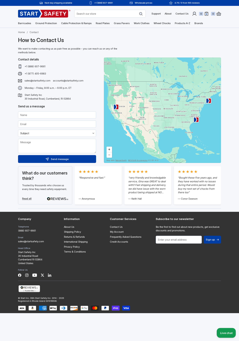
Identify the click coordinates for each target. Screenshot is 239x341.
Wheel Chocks (162, 23)
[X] (42, 275)
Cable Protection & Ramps (76, 23)
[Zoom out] (109, 155)
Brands (198, 23)
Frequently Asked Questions (125, 236)
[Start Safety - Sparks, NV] (116, 107)
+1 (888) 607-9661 (35, 66)
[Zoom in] (109, 149)
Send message (60, 159)
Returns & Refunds (74, 236)
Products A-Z (182, 23)
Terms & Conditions (75, 251)
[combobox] (110, 14)
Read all (27, 198)
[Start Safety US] (44, 14)
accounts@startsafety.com (68, 80)
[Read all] (57, 198)
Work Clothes (141, 23)
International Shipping (76, 241)
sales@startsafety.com (37, 80)
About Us (69, 226)
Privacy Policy (72, 246)
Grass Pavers (122, 23)
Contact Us (181, 13)
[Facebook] (19, 275)
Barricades (24, 23)
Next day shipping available (58, 2)
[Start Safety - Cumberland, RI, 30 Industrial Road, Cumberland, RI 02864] (208, 100)
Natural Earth (121, 160)
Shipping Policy (72, 231)
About (168, 13)
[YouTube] (34, 275)
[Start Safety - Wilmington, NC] (196, 120)
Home (21, 32)
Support (156, 13)
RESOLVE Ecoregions (137, 160)
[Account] (194, 14)
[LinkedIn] (49, 275)
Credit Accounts (119, 241)
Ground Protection (46, 23)
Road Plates (103, 23)
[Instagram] (26, 275)
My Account (117, 231)
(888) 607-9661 (27, 230)
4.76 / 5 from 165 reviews (187, 2)
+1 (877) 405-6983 (35, 73)
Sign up (210, 239)
